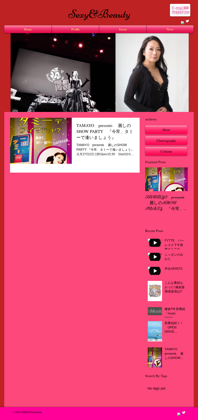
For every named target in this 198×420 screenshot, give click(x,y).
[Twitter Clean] (187, 21)
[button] (152, 81)
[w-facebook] (183, 23)
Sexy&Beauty (99, 14)
